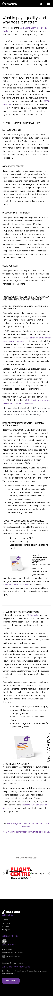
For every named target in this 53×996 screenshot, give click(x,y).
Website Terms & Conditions (12, 953)
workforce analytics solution (16, 585)
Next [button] (49, 873)
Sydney (5, 920)
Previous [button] (3, 873)
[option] (16, 873)
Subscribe (10, 981)
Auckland (5, 926)
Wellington (6, 930)
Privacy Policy (7, 949)
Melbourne (6, 923)
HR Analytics (33, 615)
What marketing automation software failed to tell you (26, 832)
